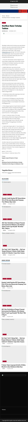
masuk (9, 172)
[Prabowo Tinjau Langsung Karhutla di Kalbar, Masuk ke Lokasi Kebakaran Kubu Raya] (14, 354)
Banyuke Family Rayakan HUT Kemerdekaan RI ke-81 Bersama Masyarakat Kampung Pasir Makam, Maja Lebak (13, 200)
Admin (4, 203)
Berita (4, 22)
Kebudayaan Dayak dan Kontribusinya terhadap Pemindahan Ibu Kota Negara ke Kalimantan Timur (12, 162)
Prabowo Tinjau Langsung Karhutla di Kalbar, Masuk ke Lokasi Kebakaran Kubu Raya (14, 366)
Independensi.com (6, 52)
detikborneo (5, 31)
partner (24, 11)
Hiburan (9, 194)
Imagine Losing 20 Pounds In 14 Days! (10, 157)
